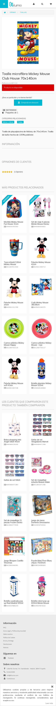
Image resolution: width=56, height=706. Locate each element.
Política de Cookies (9, 637)
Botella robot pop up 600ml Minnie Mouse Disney (40, 603)
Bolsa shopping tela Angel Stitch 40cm (12, 441)
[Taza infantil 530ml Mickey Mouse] (14, 247)
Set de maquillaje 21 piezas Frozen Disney (13, 521)
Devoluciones (7, 644)
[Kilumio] (15, 4)
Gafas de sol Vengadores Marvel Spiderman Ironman (39, 442)
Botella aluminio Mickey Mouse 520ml (41, 384)
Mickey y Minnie (8, 122)
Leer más (49, 703)
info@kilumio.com (12, 675)
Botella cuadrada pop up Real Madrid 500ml (13, 602)
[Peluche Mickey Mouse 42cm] (41, 247)
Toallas (23, 12)
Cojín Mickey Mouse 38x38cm (39, 303)
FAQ (4, 627)
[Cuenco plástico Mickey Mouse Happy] (14, 328)
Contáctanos (11, 679)
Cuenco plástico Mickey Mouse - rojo (41, 344)
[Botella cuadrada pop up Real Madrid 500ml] (14, 586)
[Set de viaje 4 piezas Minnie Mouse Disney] (41, 207)
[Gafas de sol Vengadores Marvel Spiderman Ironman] (41, 425)
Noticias (5, 647)
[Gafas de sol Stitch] (14, 465)
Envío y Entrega (8, 641)
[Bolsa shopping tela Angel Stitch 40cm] (14, 425)
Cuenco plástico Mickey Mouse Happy (14, 344)
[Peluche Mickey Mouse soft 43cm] (14, 368)
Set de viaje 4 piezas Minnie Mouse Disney (40, 223)
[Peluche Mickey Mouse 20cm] (14, 287)
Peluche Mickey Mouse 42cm (41, 263)
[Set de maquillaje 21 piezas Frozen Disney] (14, 505)
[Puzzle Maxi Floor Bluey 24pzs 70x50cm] (41, 546)
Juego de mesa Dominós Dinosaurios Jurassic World (40, 522)
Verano (13, 12)
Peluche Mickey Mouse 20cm (13, 303)
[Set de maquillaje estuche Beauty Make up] (41, 465)
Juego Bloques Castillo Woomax (13, 562)
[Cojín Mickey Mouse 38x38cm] (41, 287)
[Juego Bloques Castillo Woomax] (14, 546)
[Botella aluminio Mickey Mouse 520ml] (41, 368)
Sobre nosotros (8, 634)
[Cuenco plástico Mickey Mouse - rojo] (41, 328)
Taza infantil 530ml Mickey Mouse (12, 263)
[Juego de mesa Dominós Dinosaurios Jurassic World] (41, 505)
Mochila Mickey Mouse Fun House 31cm (13, 223)
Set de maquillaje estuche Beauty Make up (40, 482)
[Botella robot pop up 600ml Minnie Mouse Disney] (41, 586)
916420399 (11, 672)
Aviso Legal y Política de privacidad (14, 631)
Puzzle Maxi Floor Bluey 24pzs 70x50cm (41, 562)
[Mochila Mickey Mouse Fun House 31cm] (14, 207)
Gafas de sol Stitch (12, 480)
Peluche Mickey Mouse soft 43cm (13, 384)
